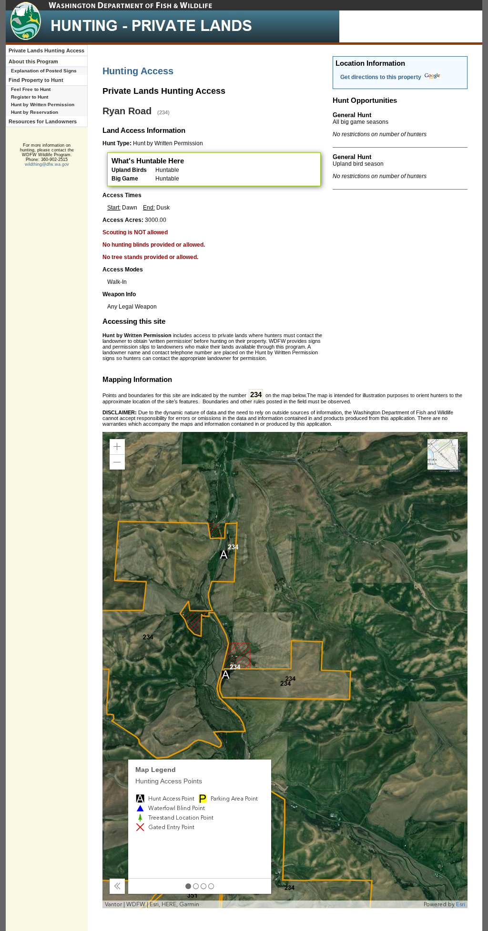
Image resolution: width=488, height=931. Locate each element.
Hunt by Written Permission (42, 104)
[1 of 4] (188, 886)
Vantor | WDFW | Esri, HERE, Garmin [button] (152, 904)
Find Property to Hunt (36, 80)
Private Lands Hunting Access (46, 50)
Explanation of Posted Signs (44, 70)
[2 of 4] (196, 886)
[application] (285, 670)
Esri (460, 904)
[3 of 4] (203, 886)
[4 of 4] (211, 886)
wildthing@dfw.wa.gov (47, 164)
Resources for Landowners (43, 121)
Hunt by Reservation (34, 112)
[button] (117, 446)
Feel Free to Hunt (31, 89)
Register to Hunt (29, 97)
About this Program (33, 61)
